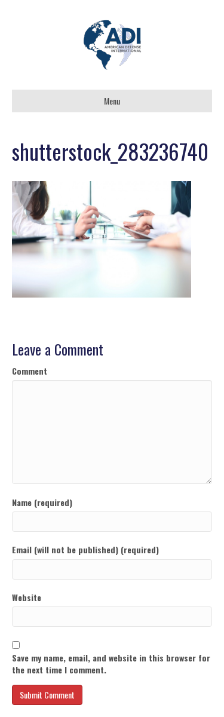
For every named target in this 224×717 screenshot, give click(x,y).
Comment (29, 371)
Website (26, 597)
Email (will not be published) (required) (85, 550)
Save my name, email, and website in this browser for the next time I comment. (111, 664)
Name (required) (42, 502)
